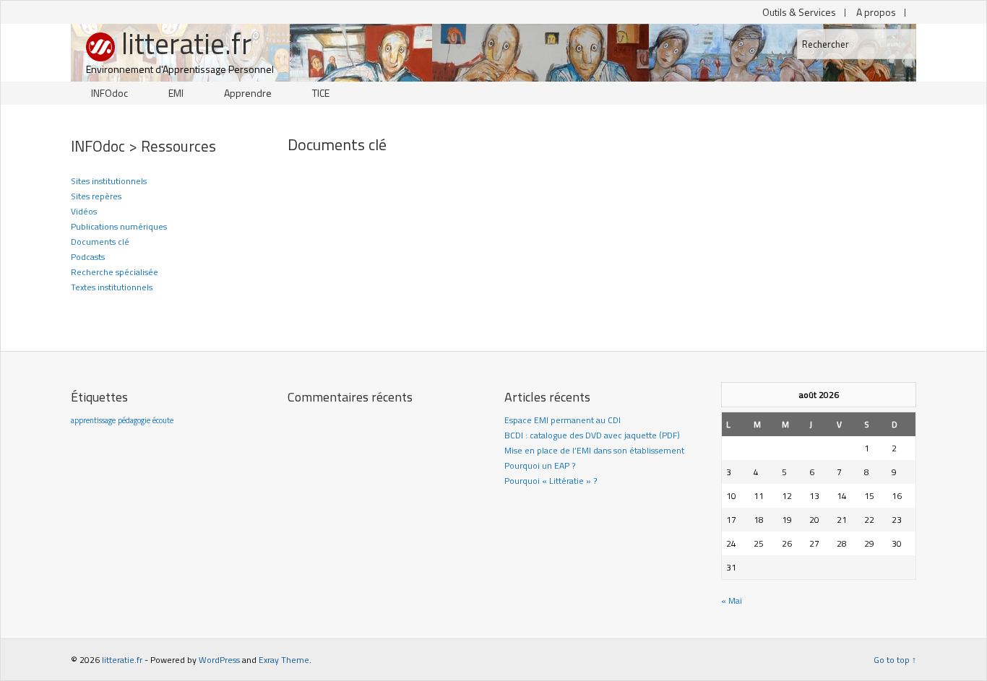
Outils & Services (799, 11)
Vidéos (84, 211)
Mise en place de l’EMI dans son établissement (594, 450)
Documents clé (100, 241)
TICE (320, 92)
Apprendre (248, 92)
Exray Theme (284, 660)
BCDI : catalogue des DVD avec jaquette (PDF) (592, 435)
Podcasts (88, 257)
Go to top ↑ (895, 660)
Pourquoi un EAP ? (539, 465)
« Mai (731, 600)
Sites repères (96, 196)
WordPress (219, 660)
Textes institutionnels (111, 287)
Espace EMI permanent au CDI (562, 420)
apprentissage (93, 420)
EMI (176, 92)
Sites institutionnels (109, 181)
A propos (876, 11)
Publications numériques (119, 226)
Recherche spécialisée (114, 272)
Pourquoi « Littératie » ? (550, 480)
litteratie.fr (186, 44)
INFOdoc (109, 92)
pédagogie (134, 420)
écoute (162, 420)
